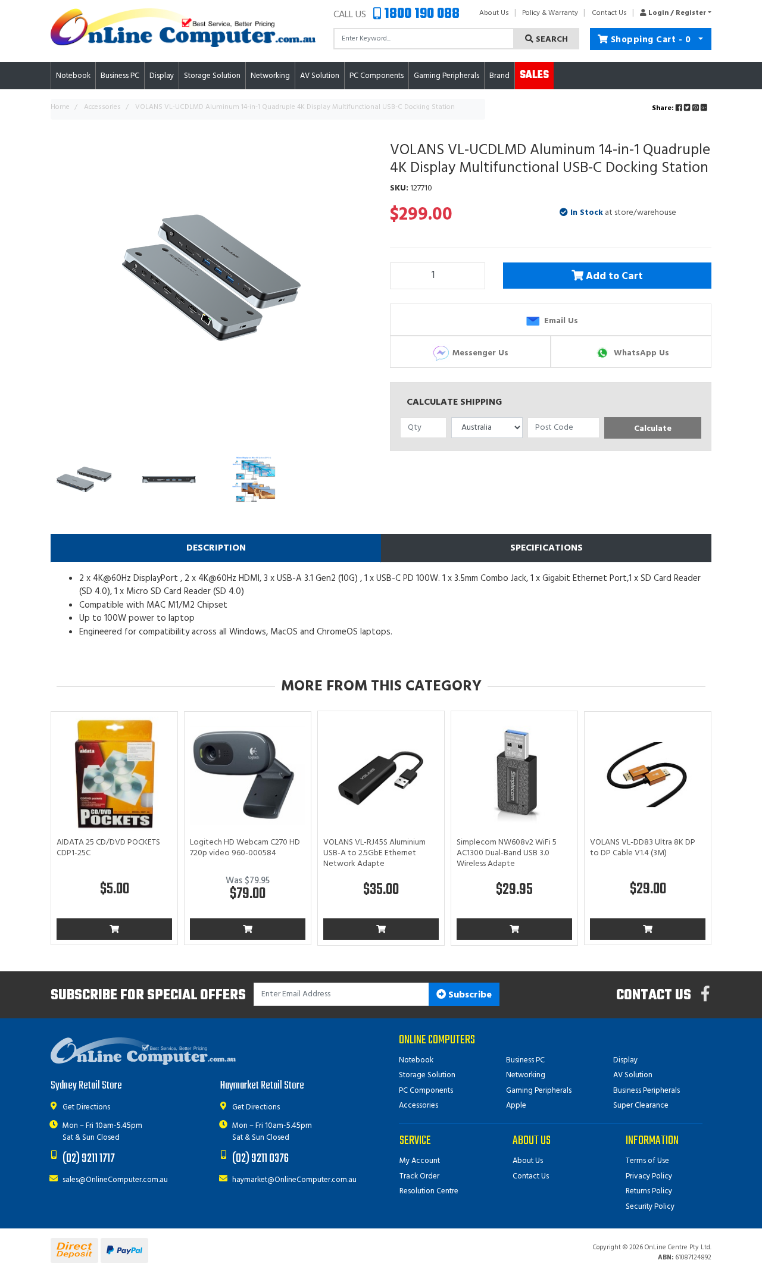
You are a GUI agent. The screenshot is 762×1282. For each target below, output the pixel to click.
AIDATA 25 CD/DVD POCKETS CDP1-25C (108, 848)
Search (550, 39)
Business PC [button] (120, 76)
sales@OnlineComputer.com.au (115, 1180)
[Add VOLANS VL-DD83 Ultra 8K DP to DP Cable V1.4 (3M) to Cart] (647, 929)
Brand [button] (499, 76)
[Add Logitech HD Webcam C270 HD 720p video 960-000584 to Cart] (247, 929)
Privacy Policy (649, 1176)
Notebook (416, 1060)
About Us (494, 13)
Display (625, 1060)
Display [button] (161, 76)
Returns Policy (649, 1191)
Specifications (546, 548)
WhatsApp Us (640, 352)
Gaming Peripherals (539, 1090)
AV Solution (632, 1075)
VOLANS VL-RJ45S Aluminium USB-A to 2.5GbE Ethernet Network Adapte (374, 853)
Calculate (653, 429)
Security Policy (650, 1206)
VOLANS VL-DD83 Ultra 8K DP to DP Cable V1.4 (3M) (642, 848)
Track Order (419, 1176)
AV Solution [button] (319, 76)
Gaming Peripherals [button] (446, 76)
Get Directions (86, 1107)
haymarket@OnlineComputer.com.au (294, 1180)
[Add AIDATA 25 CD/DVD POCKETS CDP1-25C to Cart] (114, 929)
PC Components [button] (376, 76)
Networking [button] (270, 76)
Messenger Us (479, 352)
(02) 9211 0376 (260, 1158)
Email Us (560, 320)
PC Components (426, 1090)
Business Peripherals (646, 1090)
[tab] (216, 548)
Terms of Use (647, 1161)
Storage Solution (427, 1075)
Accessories (418, 1105)
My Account (419, 1161)
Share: (664, 108)
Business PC (525, 1060)
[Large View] (84, 479)
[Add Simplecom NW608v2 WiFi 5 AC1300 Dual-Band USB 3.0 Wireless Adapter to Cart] (514, 929)
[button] (672, 13)
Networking (525, 1075)
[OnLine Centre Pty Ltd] (183, 28)
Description (216, 548)
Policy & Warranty (550, 13)
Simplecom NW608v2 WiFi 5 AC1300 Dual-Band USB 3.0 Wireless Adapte (507, 853)
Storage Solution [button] (212, 76)
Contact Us (609, 13)
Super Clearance (641, 1105)
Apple (516, 1105)
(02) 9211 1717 (89, 1158)
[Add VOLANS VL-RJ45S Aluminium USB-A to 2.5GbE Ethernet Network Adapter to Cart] (381, 929)
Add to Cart (614, 277)
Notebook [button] (73, 76)
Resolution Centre (428, 1191)
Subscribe (469, 995)
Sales (534, 75)
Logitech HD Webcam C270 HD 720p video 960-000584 (245, 848)
